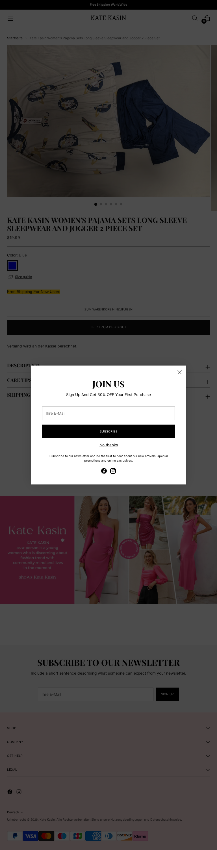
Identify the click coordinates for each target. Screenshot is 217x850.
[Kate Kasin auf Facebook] (104, 472)
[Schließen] (179, 372)
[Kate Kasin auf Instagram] (113, 472)
